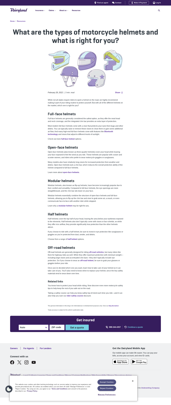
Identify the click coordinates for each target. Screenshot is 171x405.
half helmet (73, 239)
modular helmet (65, 206)
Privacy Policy (32, 391)
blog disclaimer (114, 306)
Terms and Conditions (59, 389)
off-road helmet (87, 260)
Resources (21, 21)
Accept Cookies (107, 382)
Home (12, 21)
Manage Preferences (107, 394)
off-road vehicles (96, 252)
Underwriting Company (150, 388)
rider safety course (75, 296)
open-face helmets (71, 172)
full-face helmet (68, 139)
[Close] (132, 381)
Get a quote (77, 327)
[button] (42, 10)
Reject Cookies (106, 388)
